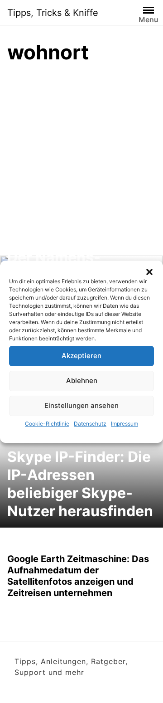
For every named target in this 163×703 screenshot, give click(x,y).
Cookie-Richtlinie (47, 423)
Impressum (124, 423)
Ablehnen (81, 380)
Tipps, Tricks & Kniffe (52, 12)
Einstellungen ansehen (81, 405)
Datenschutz (90, 423)
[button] (149, 271)
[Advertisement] (81, 158)
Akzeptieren (81, 355)
